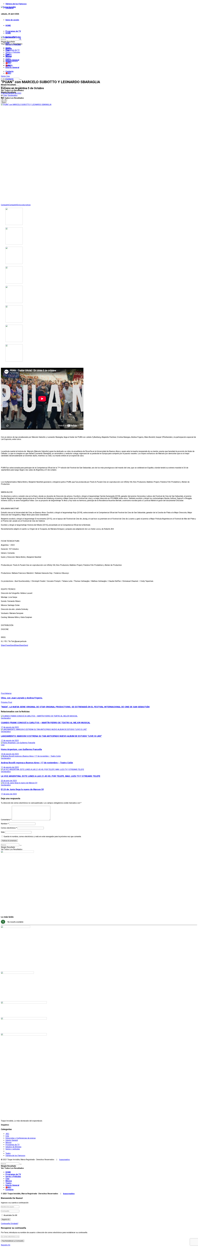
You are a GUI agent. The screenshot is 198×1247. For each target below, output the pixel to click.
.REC (7, 1134)
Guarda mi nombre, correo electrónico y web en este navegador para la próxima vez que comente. (42, 836)
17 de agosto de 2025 (10, 727)
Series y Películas (13, 52)
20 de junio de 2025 (9, 781)
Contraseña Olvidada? (9, 1223)
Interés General (12, 67)
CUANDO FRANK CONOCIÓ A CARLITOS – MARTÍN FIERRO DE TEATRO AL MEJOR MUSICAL (45, 722)
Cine (7, 54)
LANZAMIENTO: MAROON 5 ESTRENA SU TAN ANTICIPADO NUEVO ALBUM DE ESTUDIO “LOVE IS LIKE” (51, 736)
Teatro (8, 59)
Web (3, 832)
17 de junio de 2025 (9, 794)
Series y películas (13, 1149)
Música (8, 57)
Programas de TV (13, 31)
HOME (8, 25)
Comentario (6, 820)
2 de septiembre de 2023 (11, 93)
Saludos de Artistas (13, 1147)
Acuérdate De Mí (10, 1215)
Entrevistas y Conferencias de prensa (21, 1138)
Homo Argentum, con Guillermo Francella (21, 749)
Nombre (5, 824)
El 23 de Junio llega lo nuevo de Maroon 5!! (22, 789)
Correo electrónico (9, 828)
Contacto (10, 79)
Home (3, 76)
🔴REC (8, 73)
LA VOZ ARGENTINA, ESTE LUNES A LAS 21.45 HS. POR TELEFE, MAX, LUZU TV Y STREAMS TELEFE (50, 776)
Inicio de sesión (12, 20)
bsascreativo (64, 1159)
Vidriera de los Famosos (16, 4)
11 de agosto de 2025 (10, 767)
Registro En (5, 1245)
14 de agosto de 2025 (10, 754)
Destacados (12, 95)
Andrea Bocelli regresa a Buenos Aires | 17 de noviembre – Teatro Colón (37, 762)
